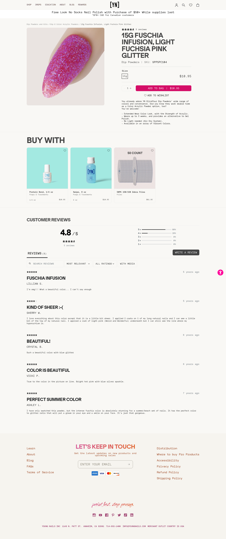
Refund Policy (168, 472)
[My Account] (176, 5)
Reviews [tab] (36, 253)
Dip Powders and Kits (37, 24)
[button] (157, 230)
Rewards (82, 5)
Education (50, 5)
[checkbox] (127, 264)
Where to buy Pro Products (178, 454)
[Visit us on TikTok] (125, 515)
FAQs (30, 466)
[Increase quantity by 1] (130, 88)
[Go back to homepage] (114, 5)
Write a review (186, 252)
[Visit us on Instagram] (94, 515)
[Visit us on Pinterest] (113, 515)
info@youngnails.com (134, 526)
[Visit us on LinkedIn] (131, 515)
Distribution (167, 448)
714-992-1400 (113, 526)
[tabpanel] (113, 341)
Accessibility (168, 460)
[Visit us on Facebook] (106, 515)
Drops (38, 5)
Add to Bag (163, 88)
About (63, 5)
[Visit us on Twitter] (119, 515)
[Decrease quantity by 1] (124, 88)
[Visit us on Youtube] (100, 515)
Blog (71, 5)
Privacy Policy (169, 466)
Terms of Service (40, 472)
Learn (31, 448)
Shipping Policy (169, 478)
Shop (29, 5)
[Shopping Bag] (197, 5)
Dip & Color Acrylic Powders (64, 24)
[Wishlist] (190, 5)
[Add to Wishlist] (65, 150)
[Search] (183, 5)
